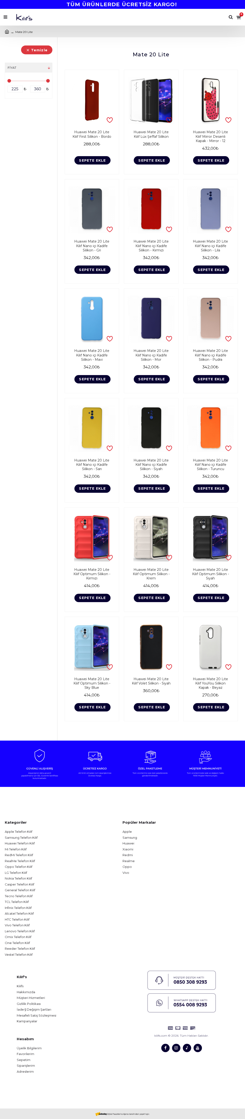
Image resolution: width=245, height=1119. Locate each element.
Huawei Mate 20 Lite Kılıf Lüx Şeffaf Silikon (151, 134)
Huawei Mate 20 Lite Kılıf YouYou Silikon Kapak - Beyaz (210, 683)
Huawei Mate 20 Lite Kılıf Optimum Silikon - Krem (151, 573)
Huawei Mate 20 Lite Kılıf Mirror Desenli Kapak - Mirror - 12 (210, 136)
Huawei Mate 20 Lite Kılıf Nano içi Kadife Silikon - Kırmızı (151, 245)
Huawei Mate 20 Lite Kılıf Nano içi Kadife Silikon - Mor (151, 355)
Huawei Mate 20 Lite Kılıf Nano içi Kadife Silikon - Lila (210, 245)
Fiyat (12, 67)
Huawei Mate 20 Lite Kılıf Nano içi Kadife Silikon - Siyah (151, 464)
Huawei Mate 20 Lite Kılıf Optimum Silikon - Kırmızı (91, 573)
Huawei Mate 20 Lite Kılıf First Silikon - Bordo (91, 134)
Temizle (39, 50)
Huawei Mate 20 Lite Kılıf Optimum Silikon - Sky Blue (91, 683)
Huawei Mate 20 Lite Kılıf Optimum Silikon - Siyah (210, 573)
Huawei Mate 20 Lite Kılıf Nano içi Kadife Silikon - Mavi (91, 355)
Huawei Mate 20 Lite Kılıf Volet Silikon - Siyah (151, 681)
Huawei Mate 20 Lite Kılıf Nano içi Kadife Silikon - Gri (91, 245)
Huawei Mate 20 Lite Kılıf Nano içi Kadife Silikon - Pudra (210, 355)
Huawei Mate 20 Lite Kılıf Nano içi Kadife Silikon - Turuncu (210, 464)
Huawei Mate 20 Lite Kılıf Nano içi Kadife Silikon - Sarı (91, 464)
